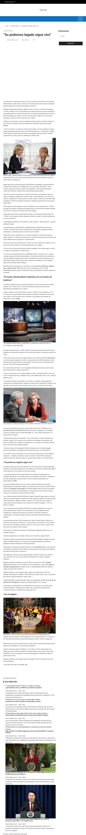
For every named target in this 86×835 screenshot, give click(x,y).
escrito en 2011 (24, 364)
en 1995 (14, 481)
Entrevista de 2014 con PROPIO (12, 430)
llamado (39, 547)
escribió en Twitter (42, 539)
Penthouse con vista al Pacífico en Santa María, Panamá (23, 701)
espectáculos (51, 358)
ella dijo (18, 298)
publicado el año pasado (17, 488)
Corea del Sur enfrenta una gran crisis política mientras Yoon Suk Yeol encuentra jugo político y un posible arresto (27, 820)
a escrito (9, 222)
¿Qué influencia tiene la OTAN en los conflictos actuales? (23, 687)
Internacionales (8, 30)
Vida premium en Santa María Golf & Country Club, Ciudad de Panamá (26, 715)
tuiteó (5, 270)
